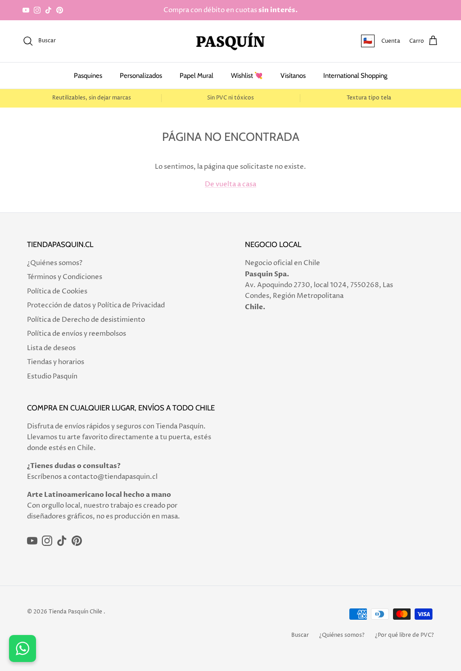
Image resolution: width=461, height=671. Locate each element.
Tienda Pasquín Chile (75, 612)
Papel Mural (196, 76)
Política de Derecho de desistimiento (86, 319)
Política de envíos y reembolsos (76, 333)
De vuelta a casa (230, 184)
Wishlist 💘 (247, 76)
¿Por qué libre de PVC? (404, 635)
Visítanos (293, 76)
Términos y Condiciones (64, 277)
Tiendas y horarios (55, 362)
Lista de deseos (51, 348)
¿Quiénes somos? (54, 263)
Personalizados (141, 76)
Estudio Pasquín (52, 376)
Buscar (300, 635)
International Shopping (355, 76)
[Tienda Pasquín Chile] (230, 41)
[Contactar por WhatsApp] (22, 648)
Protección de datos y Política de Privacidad (96, 305)
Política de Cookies (57, 291)
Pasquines (88, 76)
